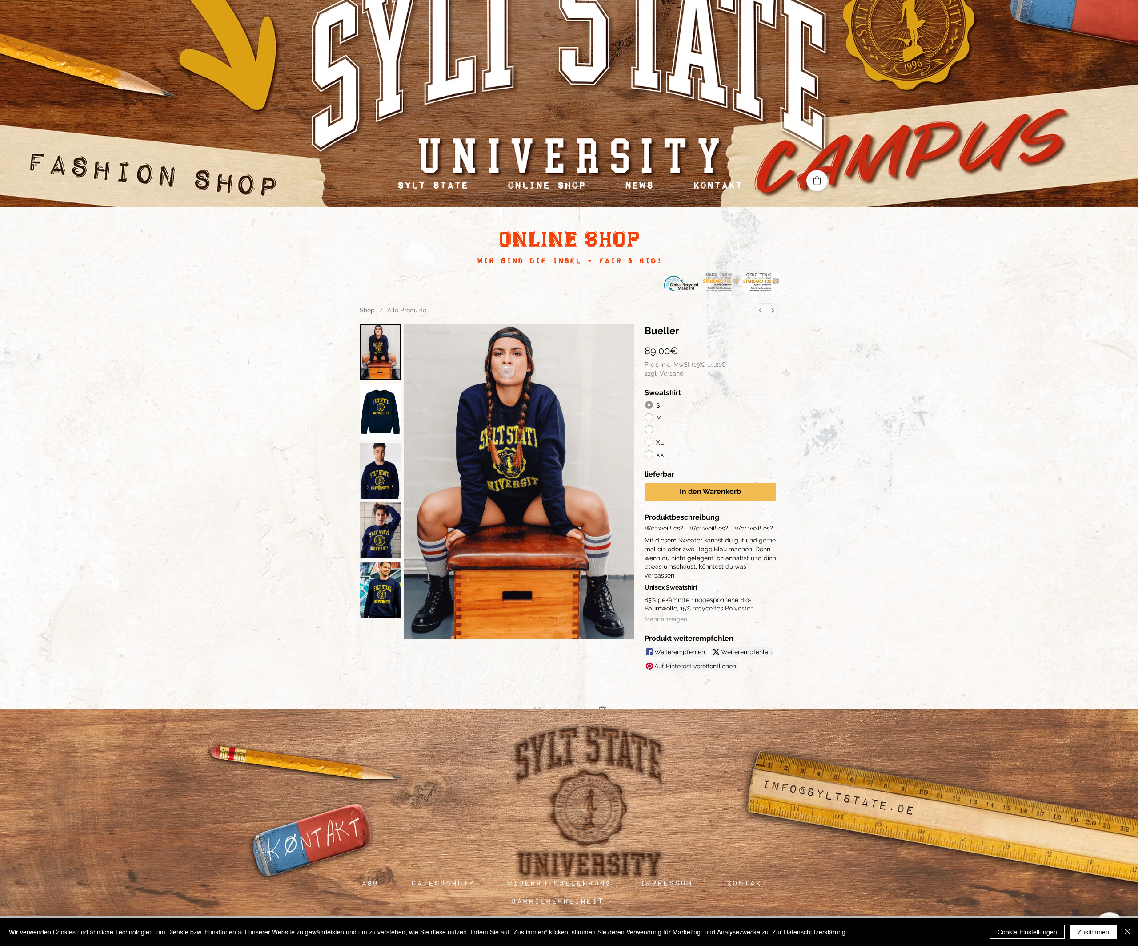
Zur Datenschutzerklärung (808, 931)
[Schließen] (1127, 932)
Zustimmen (1093, 931)
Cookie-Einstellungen (1027, 931)
